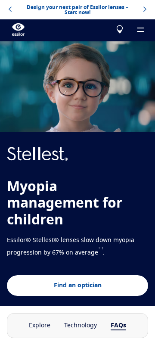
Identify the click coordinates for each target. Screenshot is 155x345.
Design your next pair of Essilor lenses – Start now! (77, 10)
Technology (80, 326)
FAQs (118, 326)
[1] (102, 253)
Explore (39, 326)
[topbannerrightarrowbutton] (145, 10)
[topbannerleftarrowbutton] (10, 10)
